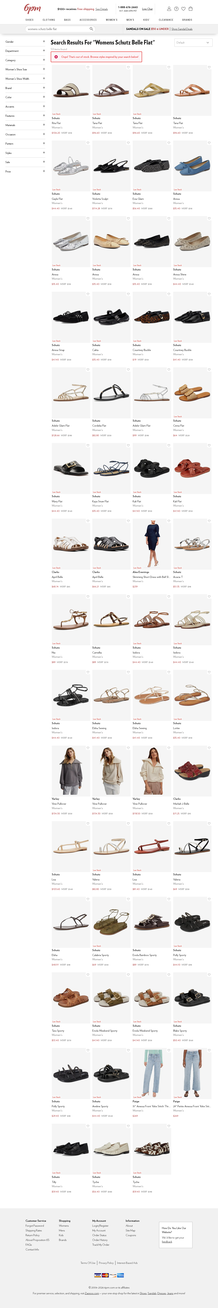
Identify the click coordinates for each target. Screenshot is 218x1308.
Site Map (130, 1230)
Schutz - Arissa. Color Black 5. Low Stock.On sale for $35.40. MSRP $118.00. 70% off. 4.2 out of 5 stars (152, 251)
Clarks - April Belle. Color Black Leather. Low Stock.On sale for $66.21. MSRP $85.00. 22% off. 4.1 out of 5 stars (111, 554)
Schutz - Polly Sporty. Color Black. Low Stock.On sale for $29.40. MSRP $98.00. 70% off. (71, 1083)
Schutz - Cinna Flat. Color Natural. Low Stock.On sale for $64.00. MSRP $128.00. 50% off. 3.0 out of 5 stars (192, 402)
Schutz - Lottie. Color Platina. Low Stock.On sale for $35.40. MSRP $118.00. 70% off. (192, 705)
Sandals (152, 1293)
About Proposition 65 (37, 1240)
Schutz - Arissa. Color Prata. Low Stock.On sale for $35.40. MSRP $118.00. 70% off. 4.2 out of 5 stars (71, 251)
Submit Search (91, 29)
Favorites (183, 8)
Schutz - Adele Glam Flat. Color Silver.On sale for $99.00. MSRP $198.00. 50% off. (152, 402)
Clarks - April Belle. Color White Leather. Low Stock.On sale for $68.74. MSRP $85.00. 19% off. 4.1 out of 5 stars (71, 554)
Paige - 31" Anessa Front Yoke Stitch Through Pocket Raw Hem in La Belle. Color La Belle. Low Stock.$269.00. (152, 1083)
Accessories (88, 19)
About (129, 1225)
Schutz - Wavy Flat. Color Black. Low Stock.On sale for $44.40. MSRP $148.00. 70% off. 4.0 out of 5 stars (71, 478)
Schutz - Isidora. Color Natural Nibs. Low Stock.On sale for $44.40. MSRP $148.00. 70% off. (192, 629)
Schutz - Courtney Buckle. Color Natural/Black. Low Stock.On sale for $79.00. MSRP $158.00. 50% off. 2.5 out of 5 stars (152, 327)
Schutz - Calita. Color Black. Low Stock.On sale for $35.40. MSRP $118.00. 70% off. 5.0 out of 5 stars (111, 327)
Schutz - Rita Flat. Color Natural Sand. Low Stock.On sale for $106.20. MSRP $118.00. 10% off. (71, 100)
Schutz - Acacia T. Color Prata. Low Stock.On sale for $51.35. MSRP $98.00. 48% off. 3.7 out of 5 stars (192, 554)
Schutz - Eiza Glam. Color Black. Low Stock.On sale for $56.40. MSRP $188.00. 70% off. (152, 175)
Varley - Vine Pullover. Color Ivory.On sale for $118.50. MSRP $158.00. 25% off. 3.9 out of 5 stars (152, 781)
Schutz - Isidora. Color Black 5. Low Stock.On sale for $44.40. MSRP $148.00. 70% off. (71, 705)
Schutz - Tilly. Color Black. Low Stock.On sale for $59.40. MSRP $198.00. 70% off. (71, 1159)
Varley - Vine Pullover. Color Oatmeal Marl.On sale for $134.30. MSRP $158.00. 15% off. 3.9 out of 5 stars (111, 781)
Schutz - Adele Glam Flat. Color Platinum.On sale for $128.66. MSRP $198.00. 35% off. (71, 402)
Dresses (161, 1293)
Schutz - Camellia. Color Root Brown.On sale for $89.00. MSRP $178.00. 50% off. (111, 629)
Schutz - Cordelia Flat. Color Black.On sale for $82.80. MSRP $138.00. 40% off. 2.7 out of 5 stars (111, 402)
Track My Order (100, 1244)
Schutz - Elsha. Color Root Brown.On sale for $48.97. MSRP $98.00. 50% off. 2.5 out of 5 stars (71, 932)
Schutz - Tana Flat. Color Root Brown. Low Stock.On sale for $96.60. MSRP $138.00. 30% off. (111, 100)
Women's (112, 19)
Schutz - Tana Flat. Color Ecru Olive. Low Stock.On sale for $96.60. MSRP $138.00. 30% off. (152, 100)
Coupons (131, 1235)
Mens (62, 1230)
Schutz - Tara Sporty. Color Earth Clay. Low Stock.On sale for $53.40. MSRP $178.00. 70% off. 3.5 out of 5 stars (71, 1007)
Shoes (30, 19)
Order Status (99, 1235)
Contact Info (32, 1249)
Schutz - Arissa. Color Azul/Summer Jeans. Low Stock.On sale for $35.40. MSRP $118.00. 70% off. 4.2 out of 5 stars (192, 175)
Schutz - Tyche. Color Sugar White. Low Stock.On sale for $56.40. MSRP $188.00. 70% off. (111, 1159)
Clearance (166, 19)
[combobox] (60, 29)
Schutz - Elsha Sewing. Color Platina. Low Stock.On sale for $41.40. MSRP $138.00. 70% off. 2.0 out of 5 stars (111, 705)
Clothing (49, 19)
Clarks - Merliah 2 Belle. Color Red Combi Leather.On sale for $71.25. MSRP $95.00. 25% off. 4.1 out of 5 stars (192, 781)
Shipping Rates (34, 1230)
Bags (67, 19)
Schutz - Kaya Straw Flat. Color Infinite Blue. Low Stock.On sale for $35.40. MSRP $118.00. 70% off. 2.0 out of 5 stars (111, 478)
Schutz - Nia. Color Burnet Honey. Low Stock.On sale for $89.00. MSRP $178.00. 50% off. (71, 629)
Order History (99, 1240)
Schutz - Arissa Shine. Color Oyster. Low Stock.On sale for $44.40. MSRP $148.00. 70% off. (192, 251)
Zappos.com (92, 1293)
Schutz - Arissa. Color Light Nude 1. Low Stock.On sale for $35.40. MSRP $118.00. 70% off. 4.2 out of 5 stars (111, 251)
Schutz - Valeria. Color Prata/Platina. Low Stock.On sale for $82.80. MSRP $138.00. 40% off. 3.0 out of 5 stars (111, 856)
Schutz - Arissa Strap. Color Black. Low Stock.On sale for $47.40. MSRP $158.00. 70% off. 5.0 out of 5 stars (71, 327)
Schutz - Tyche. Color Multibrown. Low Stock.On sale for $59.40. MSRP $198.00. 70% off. (152, 1159)
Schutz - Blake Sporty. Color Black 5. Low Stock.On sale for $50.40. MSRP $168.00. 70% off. (192, 1007)
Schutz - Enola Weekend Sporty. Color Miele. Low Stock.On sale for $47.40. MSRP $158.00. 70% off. (152, 1007)
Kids (61, 1235)
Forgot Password (35, 1225)
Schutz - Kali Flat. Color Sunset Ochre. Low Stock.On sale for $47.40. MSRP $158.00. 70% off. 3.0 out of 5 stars (192, 478)
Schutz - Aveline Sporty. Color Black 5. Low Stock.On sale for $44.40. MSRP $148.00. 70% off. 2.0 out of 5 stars (111, 1083)
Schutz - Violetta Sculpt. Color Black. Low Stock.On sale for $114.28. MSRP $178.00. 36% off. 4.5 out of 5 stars (111, 175)
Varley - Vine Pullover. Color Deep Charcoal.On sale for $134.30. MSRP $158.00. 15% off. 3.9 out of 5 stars (71, 781)
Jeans (170, 1293)
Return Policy (33, 1235)
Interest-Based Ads (127, 1263)
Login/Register (100, 1225)
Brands (187, 19)
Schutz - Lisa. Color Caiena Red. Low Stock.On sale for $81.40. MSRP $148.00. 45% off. (152, 856)
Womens (64, 1225)
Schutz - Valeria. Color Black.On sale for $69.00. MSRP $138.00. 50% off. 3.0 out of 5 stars (192, 856)
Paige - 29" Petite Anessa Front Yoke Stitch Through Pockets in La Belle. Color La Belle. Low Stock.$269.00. (192, 1083)
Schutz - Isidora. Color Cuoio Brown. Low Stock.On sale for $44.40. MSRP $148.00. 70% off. (152, 629)
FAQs (29, 1244)
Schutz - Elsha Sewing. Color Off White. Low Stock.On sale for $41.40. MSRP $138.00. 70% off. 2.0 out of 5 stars (152, 705)
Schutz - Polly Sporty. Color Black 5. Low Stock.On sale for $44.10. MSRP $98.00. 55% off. (192, 932)
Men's (130, 19)
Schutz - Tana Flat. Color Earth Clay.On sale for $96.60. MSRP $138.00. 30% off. (192, 100)
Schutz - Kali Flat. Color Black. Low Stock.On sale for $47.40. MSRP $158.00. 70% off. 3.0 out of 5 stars (152, 478)
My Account (169, 8)
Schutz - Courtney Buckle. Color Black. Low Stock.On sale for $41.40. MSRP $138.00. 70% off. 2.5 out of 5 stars (192, 327)
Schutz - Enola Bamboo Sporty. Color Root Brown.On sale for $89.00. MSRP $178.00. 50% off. (152, 932)
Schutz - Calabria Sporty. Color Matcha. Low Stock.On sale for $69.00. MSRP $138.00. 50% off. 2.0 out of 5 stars (111, 932)
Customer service (176, 8)
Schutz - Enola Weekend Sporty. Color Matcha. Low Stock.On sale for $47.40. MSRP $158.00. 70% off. (111, 1007)
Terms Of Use (88, 1263)
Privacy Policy (106, 1263)
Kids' (146, 19)
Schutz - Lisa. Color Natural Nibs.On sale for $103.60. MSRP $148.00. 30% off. (71, 856)
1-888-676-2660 (128, 7)
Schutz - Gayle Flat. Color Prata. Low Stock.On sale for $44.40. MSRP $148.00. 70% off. (71, 175)
